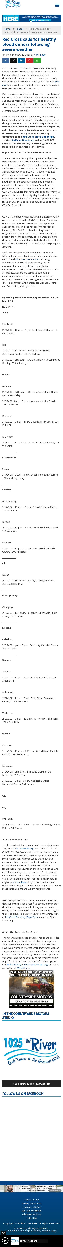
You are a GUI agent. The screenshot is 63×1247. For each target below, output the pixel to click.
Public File (31, 1217)
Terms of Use (31, 1199)
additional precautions (27, 259)
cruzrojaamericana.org (36, 964)
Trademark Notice (31, 1206)
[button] (57, 5)
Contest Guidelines (31, 1210)
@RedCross (23, 967)
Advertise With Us (31, 1214)
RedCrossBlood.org (23, 848)
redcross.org (14, 964)
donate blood (20, 882)
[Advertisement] (31, 18)
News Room (40, 54)
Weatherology (49, 1230)
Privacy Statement (31, 1203)
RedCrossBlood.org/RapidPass (21, 917)
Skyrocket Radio (39, 1228)
